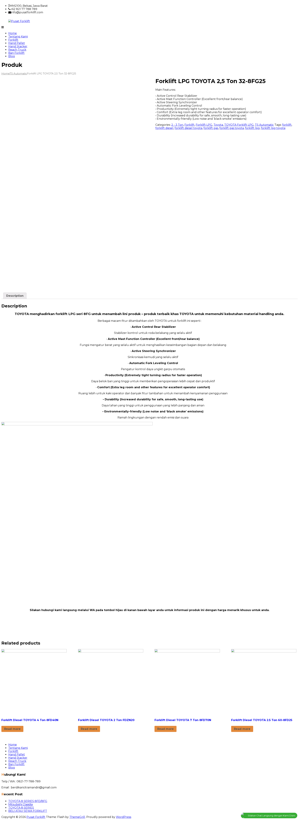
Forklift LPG (204, 124)
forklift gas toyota (231, 128)
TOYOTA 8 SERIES (21, 807)
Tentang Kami (18, 36)
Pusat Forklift (35, 817)
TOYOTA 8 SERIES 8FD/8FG (27, 801)
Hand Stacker (17, 46)
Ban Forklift (16, 53)
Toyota (218, 124)
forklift (287, 124)
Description (15, 295)
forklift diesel (164, 128)
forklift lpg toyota (273, 128)
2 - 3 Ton (177, 124)
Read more (12, 729)
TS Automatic (18, 73)
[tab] (14, 296)
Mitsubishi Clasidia (20, 804)
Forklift (13, 39)
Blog (11, 56)
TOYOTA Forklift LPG (239, 124)
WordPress (123, 817)
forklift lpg (252, 128)
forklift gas (210, 128)
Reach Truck (17, 49)
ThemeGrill (77, 817)
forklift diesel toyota (188, 128)
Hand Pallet (16, 43)
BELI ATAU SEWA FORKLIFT (27, 811)
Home (12, 33)
